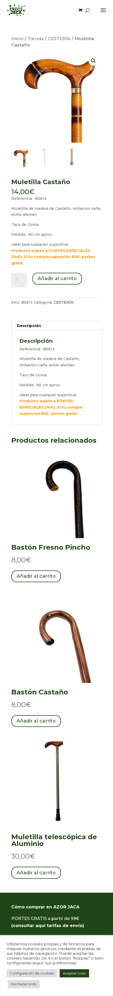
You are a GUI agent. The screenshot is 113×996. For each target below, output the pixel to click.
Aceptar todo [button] (74, 973)
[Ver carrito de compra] (81, 11)
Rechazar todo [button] (24, 984)
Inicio (17, 38)
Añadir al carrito (57, 278)
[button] (93, 61)
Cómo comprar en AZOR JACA (45, 906)
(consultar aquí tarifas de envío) (47, 925)
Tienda (36, 38)
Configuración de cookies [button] (32, 973)
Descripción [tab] (29, 325)
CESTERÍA (59, 38)
